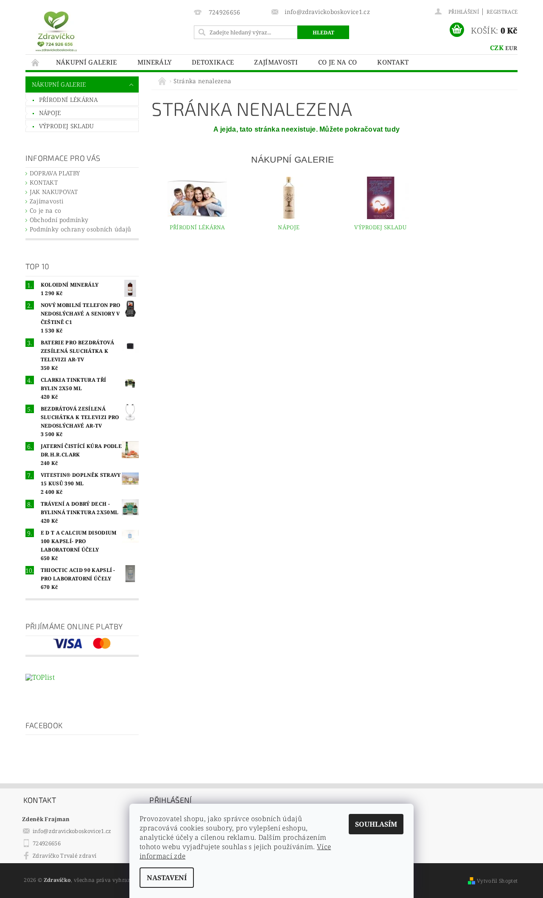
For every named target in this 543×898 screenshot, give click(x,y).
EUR (511, 48)
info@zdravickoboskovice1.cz (72, 831)
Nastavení (167, 877)
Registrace (502, 11)
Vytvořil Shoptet (497, 880)
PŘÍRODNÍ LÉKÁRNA (68, 100)
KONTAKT (393, 62)
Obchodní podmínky (59, 220)
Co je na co (337, 62)
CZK (497, 47)
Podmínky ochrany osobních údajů (81, 229)
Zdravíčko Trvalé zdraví (64, 855)
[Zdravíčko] (56, 30)
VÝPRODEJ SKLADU (66, 126)
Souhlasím (376, 824)
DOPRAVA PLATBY (55, 173)
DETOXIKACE (213, 62)
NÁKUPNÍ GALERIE (86, 62)
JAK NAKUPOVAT (54, 192)
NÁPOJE (50, 113)
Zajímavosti (276, 62)
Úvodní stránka (35, 62)
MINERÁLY (154, 62)
